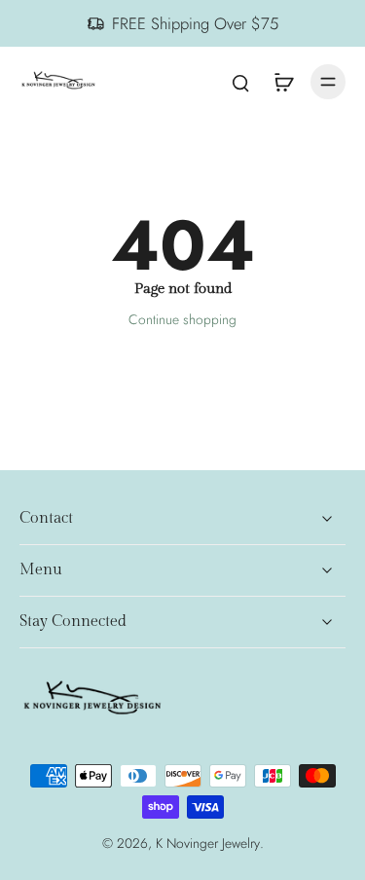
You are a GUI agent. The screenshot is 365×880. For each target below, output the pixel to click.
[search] (240, 81)
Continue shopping (182, 319)
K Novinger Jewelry (208, 843)
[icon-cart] (283, 81)
